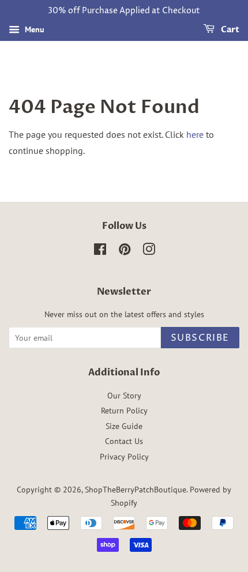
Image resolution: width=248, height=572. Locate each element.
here (195, 134)
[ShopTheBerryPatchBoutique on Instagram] (148, 251)
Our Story (124, 395)
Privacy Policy (124, 456)
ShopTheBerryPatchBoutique (135, 489)
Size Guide (124, 426)
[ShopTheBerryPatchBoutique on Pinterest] (124, 251)
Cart (229, 29)
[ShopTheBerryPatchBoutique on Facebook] (100, 251)
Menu (33, 29)
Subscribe (200, 338)
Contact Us (124, 441)
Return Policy (124, 410)
